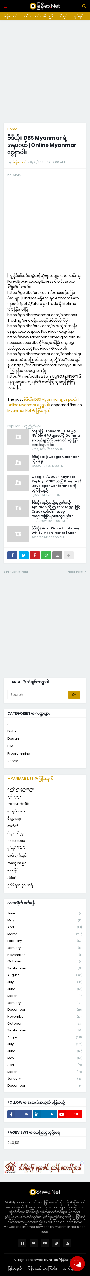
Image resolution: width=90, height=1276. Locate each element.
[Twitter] (24, 555)
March (45, 934)
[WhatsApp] (46, 555)
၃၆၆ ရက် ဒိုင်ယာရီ (20, 885)
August (45, 975)
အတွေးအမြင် (17, 863)
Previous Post (17, 571)
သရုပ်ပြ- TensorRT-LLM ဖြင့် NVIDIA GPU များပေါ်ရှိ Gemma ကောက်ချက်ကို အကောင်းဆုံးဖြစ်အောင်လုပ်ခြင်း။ (56, 438)
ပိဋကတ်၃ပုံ (16, 833)
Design (13, 738)
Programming (19, 753)
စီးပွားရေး (15, 818)
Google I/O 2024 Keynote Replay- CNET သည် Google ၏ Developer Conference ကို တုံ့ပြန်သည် (57, 484)
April (45, 927)
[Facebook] (13, 555)
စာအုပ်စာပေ (16, 811)
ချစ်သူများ (15, 796)
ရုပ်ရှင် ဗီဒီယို (16, 848)
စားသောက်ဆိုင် (18, 803)
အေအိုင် (13, 870)
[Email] (57, 555)
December (45, 1009)
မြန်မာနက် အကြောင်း (42, 1268)
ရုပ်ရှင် (78, 16)
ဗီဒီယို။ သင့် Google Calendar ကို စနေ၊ (55, 459)
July (45, 982)
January (45, 947)
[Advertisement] (45, 72)
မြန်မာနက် (11, 16)
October (45, 961)
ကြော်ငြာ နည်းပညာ (21, 789)
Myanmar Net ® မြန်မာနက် (29, 410)
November (45, 954)
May (45, 920)
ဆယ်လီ (13, 826)
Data (12, 731)
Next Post (76, 571)
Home (13, 129)
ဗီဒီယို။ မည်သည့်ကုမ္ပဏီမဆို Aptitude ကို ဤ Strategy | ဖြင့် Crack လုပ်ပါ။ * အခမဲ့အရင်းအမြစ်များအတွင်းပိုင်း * (56, 509)
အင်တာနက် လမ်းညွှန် (38, 16)
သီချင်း (64, 16)
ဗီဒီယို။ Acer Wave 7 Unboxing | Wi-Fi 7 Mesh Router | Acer (57, 530)
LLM (10, 746)
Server (13, 760)
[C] (44, 1172)
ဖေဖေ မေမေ (16, 840)
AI (9, 723)
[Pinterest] (35, 555)
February (45, 940)
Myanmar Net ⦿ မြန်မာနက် (31, 778)
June (45, 913)
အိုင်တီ (12, 877)
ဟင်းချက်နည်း (18, 855)
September (45, 968)
